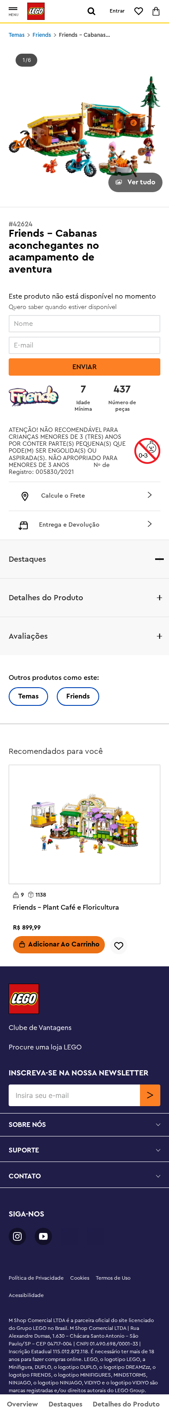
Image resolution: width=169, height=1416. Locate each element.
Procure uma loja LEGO (45, 1047)
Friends (41, 35)
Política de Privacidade (36, 1278)
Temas (17, 35)
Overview (22, 1404)
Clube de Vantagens (40, 1027)
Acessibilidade (26, 1295)
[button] (13, 9)
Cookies (79, 1278)
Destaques (65, 1404)
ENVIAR (84, 367)
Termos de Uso (113, 1278)
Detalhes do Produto (126, 1404)
